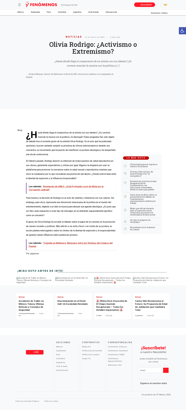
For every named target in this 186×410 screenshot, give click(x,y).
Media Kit (86, 347)
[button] (182, 30)
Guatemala (35, 12)
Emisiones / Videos (159, 13)
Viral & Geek (93, 12)
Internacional (111, 12)
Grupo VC (86, 359)
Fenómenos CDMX (116, 355)
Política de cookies (91, 355)
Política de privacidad (92, 351)
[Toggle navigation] (19, 5)
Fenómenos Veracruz (117, 347)
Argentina (77, 12)
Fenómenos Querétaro (118, 351)
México (20, 12)
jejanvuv (34, 253)
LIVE (36, 352)
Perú (49, 12)
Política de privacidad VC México (27, 401)
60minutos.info (115, 365)
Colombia (62, 12)
